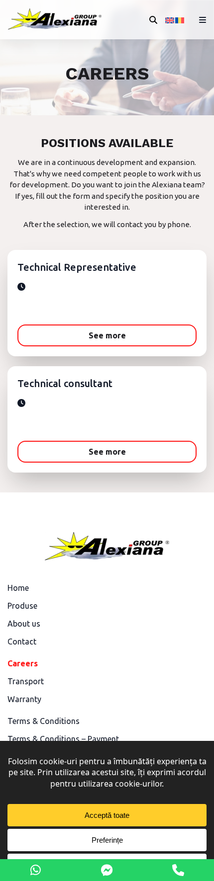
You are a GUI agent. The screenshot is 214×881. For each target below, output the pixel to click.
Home (18, 587)
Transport (25, 681)
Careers (22, 663)
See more (107, 335)
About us (23, 623)
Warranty (24, 699)
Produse (22, 605)
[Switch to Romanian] (180, 20)
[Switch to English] (170, 20)
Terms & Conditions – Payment (63, 738)
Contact (21, 641)
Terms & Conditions (43, 721)
